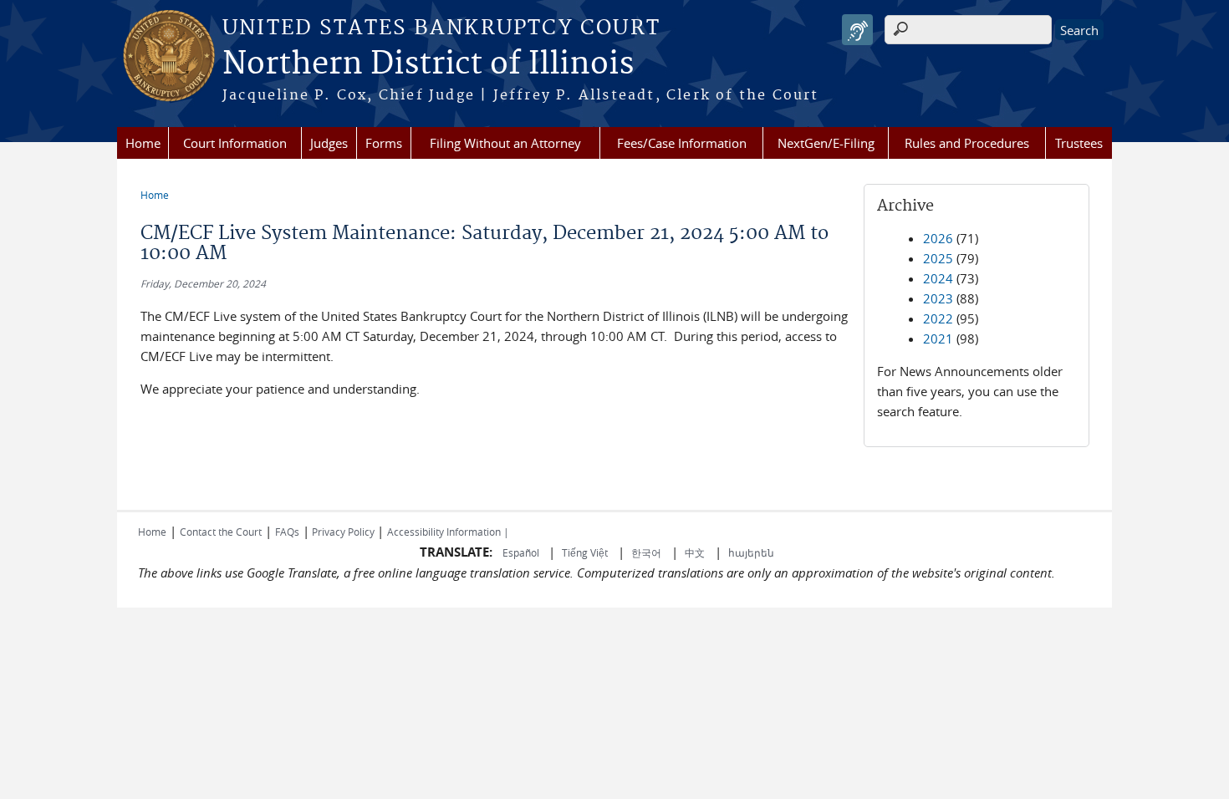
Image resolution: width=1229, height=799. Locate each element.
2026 (938, 238)
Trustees (1079, 143)
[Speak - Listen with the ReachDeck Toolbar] (857, 29)
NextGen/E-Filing (826, 143)
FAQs (287, 531)
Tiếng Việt (585, 552)
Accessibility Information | (448, 531)
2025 (938, 258)
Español (522, 552)
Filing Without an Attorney (505, 143)
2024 (938, 278)
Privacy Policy (343, 531)
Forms (383, 143)
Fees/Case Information (682, 143)
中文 (695, 552)
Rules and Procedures (967, 143)
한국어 (646, 552)
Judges (329, 143)
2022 (938, 318)
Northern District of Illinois (428, 64)
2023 (938, 298)
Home (143, 143)
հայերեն (751, 552)
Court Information (235, 143)
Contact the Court (221, 531)
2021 (938, 338)
